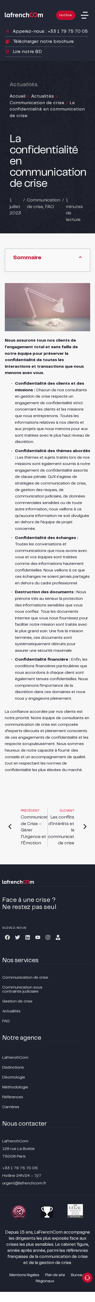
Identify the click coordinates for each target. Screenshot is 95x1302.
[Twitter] (17, 937)
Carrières (10, 1107)
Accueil (18, 96)
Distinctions (13, 1067)
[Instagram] (48, 937)
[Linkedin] (28, 937)
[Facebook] (7, 937)
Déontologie (13, 1077)
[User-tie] (58, 937)
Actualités (42, 96)
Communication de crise (37, 103)
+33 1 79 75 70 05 (20, 1168)
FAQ (49, 206)
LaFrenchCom (15, 1057)
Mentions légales (24, 1275)
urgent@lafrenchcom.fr (24, 1183)
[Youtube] (38, 937)
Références (12, 1097)
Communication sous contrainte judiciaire (22, 989)
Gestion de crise (17, 1001)
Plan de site (55, 1275)
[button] (84, 15)
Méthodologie (15, 1087)
